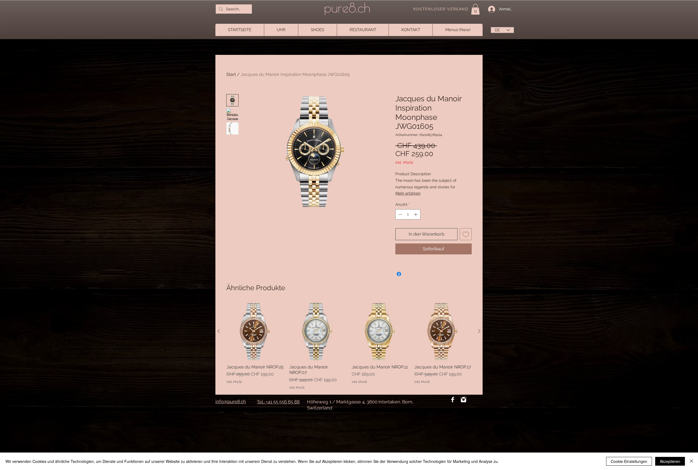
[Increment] (416, 214)
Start (231, 74)
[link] (475, 9)
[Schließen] (691, 461)
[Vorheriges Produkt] (218, 331)
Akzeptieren (670, 461)
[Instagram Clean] (463, 399)
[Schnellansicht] (318, 331)
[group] (349, 346)
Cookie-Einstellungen (629, 461)
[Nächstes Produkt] (479, 331)
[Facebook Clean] (452, 399)
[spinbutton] (408, 214)
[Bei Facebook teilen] (399, 274)
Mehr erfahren (407, 193)
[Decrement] (399, 214)
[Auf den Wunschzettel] (466, 234)
